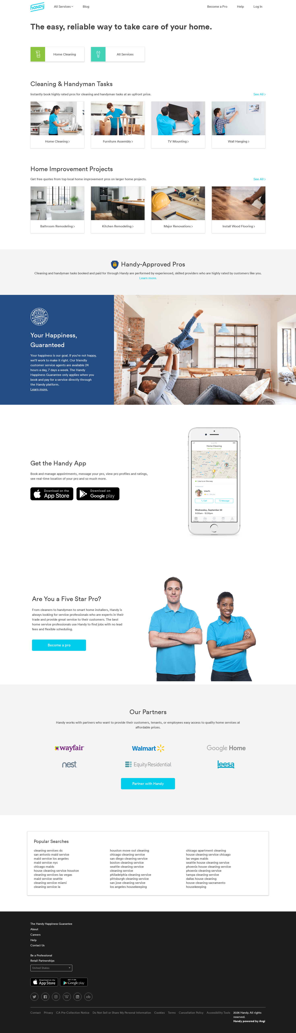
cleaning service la (47, 887)
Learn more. (148, 278)
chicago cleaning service (127, 854)
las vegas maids (197, 858)
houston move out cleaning (129, 850)
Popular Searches (51, 841)
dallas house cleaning (201, 879)
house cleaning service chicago (208, 854)
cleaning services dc (48, 850)
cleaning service (121, 871)
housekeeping (196, 887)
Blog (86, 6)
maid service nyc (46, 862)
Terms (172, 1012)
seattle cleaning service (127, 866)
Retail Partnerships (42, 960)
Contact (35, 1012)
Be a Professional (41, 955)
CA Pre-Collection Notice (72, 1012)
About (34, 929)
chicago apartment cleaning (206, 850)
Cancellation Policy (191, 1012)
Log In (258, 6)
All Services (62, 6)
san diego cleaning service (129, 858)
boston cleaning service (127, 862)
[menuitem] (63, 6)
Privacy (48, 1012)
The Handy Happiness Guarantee (51, 924)
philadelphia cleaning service (130, 875)
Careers (35, 934)
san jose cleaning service (127, 883)
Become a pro (59, 645)
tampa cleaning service (202, 875)
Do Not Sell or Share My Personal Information (122, 1012)
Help (240, 6)
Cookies (159, 1012)
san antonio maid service (51, 854)
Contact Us (37, 945)
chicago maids (44, 866)
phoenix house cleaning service (208, 866)
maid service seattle (48, 879)
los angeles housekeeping (128, 887)
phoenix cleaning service (203, 871)
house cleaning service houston (56, 871)
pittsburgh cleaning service (129, 879)
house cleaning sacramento (205, 883)
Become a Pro (217, 6)
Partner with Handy (148, 783)
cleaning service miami (50, 883)
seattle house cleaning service (207, 862)
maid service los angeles (51, 858)
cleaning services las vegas (53, 875)
